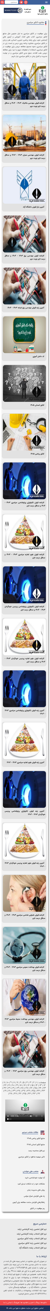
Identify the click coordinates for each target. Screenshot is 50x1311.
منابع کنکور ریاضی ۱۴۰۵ (36, 1138)
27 (26, 1088)
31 (9, 1088)
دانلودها (44, 1302)
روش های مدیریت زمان (36, 1190)
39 (14, 1091)
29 (18, 1088)
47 (15, 1094)
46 (20, 1094)
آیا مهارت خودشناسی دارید (35, 1177)
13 (40, 1085)
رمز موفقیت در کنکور (37, 1208)
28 (22, 1088)
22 (5, 1085)
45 (24, 1094)
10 (7, 1082)
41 (6, 1091)
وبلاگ (37, 1302)
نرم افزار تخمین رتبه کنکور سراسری (32, 1243)
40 (9, 1091)
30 (13, 1088)
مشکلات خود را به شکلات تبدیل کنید (31, 1183)
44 (29, 1094)
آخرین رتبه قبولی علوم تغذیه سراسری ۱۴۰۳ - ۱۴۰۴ (25, 762)
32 (5, 1088)
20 (13, 1085)
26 (31, 1088)
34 (38, 1091)
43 (34, 1094)
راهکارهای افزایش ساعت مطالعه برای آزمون (29, 1202)
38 (18, 1091)
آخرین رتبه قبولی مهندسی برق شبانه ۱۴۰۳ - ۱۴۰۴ (25, 307)
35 (33, 1091)
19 (17, 1085)
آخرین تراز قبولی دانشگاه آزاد (33, 207)
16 (29, 1085)
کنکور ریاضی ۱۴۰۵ (37, 453)
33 (43, 1091)
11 (4, 1082)
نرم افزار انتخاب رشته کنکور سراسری (32, 1238)
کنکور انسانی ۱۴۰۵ (37, 405)
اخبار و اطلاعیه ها (27, 1302)
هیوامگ (16, 1302)
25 (35, 1088)
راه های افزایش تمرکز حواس (34, 1196)
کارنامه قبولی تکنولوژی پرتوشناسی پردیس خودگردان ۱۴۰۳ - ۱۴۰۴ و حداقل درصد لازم (25, 608)
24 (40, 1088)
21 (9, 1085)
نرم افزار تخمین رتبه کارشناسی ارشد (32, 1229)
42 (39, 1094)
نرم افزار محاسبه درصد (36, 1150)
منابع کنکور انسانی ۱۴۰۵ (36, 1144)
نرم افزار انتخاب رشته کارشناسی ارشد (32, 1234)
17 (25, 1085)
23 (44, 1088)
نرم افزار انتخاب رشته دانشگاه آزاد (33, 1248)
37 (23, 1091)
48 (10, 1094)
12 (44, 1085)
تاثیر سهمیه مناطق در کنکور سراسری (31, 1156)
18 (21, 1085)
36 (28, 1091)
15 (32, 1085)
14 (36, 1085)
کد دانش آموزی (38, 356)
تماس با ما (7, 1302)
